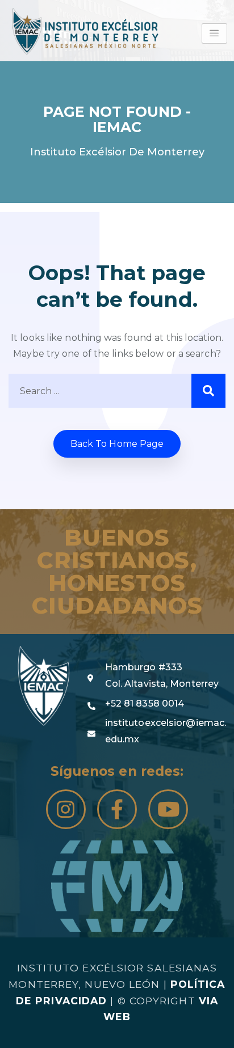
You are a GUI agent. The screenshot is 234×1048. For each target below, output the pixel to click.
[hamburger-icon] (214, 33)
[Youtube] (168, 809)
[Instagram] (66, 809)
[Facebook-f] (117, 809)
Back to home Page (117, 443)
